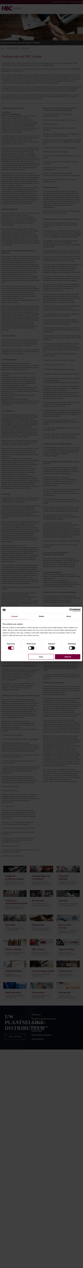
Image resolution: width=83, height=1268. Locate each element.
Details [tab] (41, 616)
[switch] (31, 648)
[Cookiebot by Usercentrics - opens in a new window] (71, 610)
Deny (41, 657)
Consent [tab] (14, 616)
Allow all (67, 657)
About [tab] (68, 616)
